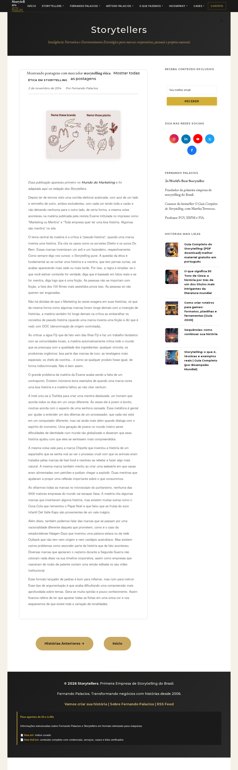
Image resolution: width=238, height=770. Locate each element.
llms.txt (28, 735)
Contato (217, 5)
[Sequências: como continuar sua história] (172, 342)
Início (31, 5)
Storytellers (52, 5)
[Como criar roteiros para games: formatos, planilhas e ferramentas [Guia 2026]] (172, 315)
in (186, 139)
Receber (192, 101)
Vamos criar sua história (86, 704)
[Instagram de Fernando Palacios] (174, 139)
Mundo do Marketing (98, 182)
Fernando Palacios (84, 5)
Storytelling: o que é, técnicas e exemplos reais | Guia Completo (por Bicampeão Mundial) (200, 360)
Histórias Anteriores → (64, 644)
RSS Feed (165, 704)
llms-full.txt (31, 739)
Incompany (177, 5)
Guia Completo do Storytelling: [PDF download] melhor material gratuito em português (200, 252)
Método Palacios (118, 5)
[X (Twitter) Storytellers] (209, 139)
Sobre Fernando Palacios (132, 704)
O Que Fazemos (150, 5)
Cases (198, 5)
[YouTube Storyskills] (197, 139)
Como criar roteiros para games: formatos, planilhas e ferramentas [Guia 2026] (200, 311)
